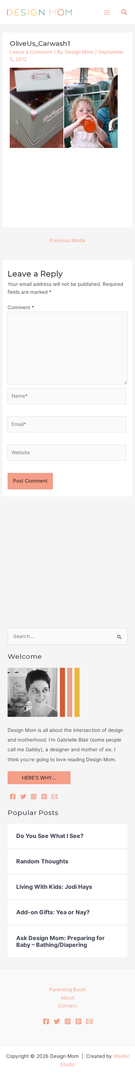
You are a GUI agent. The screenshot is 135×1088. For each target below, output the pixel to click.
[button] (124, 12)
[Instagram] (34, 797)
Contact (67, 1005)
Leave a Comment (31, 52)
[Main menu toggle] (106, 12)
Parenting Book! (67, 989)
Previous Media (67, 240)
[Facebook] (13, 797)
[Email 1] (89, 1021)
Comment (21, 307)
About (68, 998)
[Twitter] (23, 797)
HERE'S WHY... (39, 778)
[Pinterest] (44, 797)
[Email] (54, 797)
